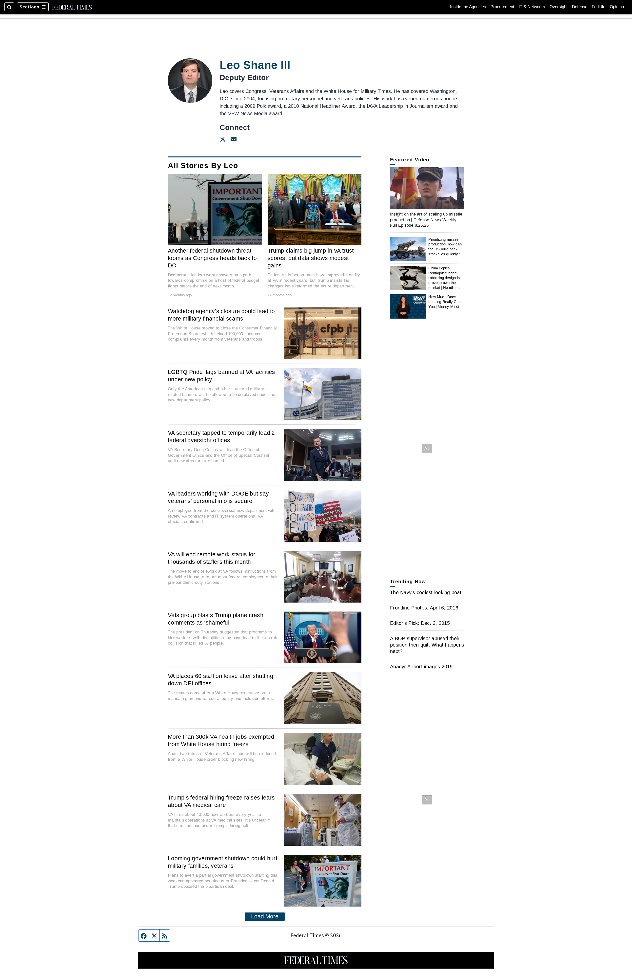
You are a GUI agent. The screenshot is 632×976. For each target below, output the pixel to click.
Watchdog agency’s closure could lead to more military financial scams (221, 315)
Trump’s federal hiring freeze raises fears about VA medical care (221, 801)
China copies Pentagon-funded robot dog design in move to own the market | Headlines (444, 278)
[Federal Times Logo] (72, 7)
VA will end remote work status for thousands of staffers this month (212, 558)
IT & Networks (532, 7)
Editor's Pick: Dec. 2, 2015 (420, 623)
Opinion (617, 7)
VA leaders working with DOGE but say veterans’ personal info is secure (218, 497)
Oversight (559, 7)
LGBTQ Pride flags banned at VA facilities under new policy (221, 376)
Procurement (502, 7)
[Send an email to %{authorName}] (234, 139)
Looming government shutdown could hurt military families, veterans (222, 862)
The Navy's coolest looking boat (425, 592)
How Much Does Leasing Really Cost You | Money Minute (445, 301)
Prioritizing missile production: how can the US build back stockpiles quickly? (445, 246)
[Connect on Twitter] (223, 139)
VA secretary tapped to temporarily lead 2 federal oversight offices (221, 436)
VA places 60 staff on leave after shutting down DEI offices (220, 680)
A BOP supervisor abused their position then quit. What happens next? (427, 645)
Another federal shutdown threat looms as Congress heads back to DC (212, 258)
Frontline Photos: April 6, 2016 (424, 607)
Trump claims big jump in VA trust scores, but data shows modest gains (311, 258)
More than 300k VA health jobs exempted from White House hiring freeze (221, 740)
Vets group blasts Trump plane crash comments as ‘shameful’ (215, 619)
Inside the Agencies (468, 7)
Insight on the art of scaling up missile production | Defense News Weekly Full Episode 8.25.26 (426, 220)
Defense (579, 7)
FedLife (598, 7)
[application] (427, 188)
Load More (264, 916)
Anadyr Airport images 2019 (421, 666)
